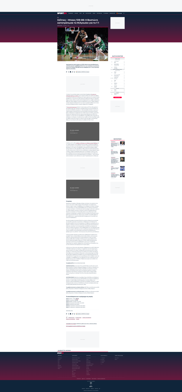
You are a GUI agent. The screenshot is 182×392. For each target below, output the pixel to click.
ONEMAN (92, 388)
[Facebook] (66, 72)
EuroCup (73, 374)
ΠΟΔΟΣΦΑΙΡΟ (113, 141)
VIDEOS (94, 13)
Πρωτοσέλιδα (88, 362)
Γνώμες (87, 371)
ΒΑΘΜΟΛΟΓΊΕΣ (112, 13)
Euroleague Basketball (119, 13)
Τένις (58, 362)
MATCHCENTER (88, 13)
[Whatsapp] (74, 72)
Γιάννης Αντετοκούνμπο (72, 107)
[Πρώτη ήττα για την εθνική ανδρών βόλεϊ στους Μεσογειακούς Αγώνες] (122, 152)
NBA (66, 317)
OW (99, 388)
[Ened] (91, 386)
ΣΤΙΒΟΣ (112, 166)
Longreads (88, 374)
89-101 (77, 298)
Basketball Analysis (89, 365)
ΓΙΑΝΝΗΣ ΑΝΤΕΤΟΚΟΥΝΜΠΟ (86, 317)
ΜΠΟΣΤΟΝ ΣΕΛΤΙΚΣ (71, 317)
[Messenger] (70, 72)
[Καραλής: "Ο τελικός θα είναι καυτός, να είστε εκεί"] (122, 168)
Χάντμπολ (59, 365)
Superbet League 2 (75, 359)
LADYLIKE (96, 388)
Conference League (75, 365)
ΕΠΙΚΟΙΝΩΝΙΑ (88, 378)
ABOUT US (83, 378)
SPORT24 (83, 388)
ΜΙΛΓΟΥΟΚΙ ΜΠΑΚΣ (78, 317)
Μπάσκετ (76, 13)
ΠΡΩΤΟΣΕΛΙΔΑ (99, 13)
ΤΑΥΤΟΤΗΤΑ (79, 378)
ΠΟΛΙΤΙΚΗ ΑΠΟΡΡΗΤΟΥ (101, 378)
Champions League (75, 362)
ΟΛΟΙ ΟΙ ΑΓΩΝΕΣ (117, 97)
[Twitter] (68, 72)
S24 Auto (87, 368)
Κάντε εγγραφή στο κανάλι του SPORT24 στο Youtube (75, 326)
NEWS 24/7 (88, 388)
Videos (87, 359)
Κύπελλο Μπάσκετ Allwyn (76, 368)
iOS (116, 359)
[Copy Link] (72, 72)
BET (83, 13)
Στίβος (59, 368)
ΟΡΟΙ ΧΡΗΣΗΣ (94, 378)
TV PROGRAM (105, 13)
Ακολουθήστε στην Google (71, 323)
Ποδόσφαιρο (70, 13)
